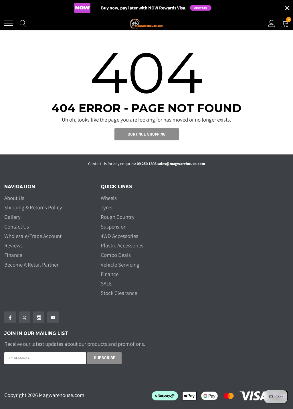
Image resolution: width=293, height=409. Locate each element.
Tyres (106, 207)
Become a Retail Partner (31, 264)
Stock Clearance (119, 292)
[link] (10, 317)
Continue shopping (147, 134)
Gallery (12, 216)
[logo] (146, 23)
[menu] (8, 23)
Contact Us (16, 226)
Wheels (109, 197)
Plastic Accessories (122, 245)
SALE (106, 283)
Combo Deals (116, 254)
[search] (23, 23)
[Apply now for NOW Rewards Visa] (204, 8)
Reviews (13, 245)
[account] (271, 23)
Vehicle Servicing (120, 264)
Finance (13, 254)
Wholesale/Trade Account (33, 236)
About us (14, 197)
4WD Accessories (119, 236)
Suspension (113, 226)
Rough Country (117, 216)
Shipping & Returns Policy (33, 207)
